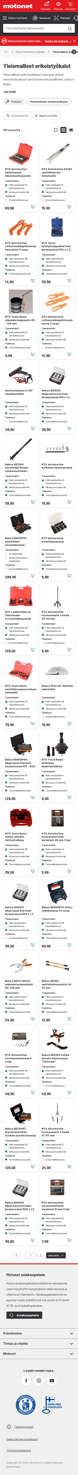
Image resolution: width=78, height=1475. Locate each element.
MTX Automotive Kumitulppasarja (53, 540)
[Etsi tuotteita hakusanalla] (69, 28)
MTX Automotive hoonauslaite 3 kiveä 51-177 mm (55, 1132)
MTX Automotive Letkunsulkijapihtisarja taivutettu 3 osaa (20, 246)
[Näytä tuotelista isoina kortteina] (56, 130)
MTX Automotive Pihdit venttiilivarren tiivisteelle (57, 172)
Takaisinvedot (24, 1427)
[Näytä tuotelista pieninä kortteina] (63, 130)
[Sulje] (74, 41)
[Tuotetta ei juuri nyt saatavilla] (32, 576)
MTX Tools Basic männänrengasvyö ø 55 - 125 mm (20, 320)
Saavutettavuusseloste (22, 1439)
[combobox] (34, 28)
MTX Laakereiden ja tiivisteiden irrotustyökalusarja (18, 615)
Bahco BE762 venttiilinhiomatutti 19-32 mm (57, 984)
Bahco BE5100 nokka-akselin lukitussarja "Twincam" (56, 1058)
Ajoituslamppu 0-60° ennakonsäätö (19, 392)
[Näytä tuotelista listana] (71, 130)
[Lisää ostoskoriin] (32, 207)
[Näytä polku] (6, 52)
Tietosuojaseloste (18, 1450)
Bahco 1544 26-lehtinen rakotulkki (57, 687)
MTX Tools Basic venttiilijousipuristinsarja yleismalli (20, 689)
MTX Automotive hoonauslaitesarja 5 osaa (18, 1058)
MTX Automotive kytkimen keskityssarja (57, 466)
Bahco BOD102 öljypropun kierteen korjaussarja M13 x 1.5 (56, 394)
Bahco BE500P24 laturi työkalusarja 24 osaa (57, 909)
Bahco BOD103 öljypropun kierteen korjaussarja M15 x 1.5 (19, 911)
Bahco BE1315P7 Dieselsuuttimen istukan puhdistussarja (20, 1132)
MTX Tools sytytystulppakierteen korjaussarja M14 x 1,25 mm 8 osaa (57, 246)
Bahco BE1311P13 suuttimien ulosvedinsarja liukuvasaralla (15, 541)
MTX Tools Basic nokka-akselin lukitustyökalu (16, 837)
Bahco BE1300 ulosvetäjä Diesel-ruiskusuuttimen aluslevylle (17, 468)
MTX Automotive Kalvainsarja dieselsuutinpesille (18, 172)
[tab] (41, 18)
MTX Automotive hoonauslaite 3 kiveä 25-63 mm (55, 615)
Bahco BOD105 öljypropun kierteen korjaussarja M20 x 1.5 (19, 1206)
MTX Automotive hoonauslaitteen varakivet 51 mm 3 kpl (56, 1206)
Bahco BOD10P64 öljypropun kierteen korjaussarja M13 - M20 (20, 763)
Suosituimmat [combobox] (20, 115)
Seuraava (53, 1255)
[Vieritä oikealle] (74, 51)
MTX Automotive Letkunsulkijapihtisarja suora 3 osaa (57, 320)
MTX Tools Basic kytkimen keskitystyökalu (52, 763)
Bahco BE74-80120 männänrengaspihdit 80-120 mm (19, 984)
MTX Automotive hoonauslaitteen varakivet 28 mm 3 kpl (56, 837)
